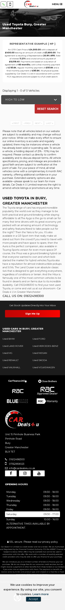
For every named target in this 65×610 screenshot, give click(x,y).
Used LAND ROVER (12, 346)
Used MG (7, 353)
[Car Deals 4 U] (31, 4)
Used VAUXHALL (11, 367)
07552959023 (16, 463)
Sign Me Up (32, 313)
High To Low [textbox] (15, 99)
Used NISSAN (39, 353)
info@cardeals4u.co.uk (21, 468)
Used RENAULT (10, 360)
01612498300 (16, 459)
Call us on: (23, 296)
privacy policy (50, 541)
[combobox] (31, 99)
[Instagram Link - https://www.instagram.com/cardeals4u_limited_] (25, 473)
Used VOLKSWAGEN (43, 367)
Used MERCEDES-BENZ (45, 346)
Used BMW (8, 338)
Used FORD (38, 338)
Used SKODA (39, 360)
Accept (33, 599)
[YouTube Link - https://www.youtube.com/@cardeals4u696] (39, 473)
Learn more (40, 594)
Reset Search (47, 108)
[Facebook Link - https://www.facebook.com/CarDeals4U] (11, 473)
